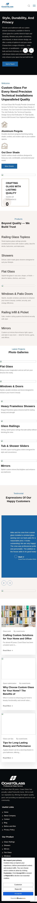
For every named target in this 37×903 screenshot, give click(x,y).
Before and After (10, 826)
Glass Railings (10, 426)
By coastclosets (19, 631)
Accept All (18, 893)
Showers (7, 255)
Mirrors (6, 328)
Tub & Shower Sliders (15, 446)
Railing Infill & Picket (15, 312)
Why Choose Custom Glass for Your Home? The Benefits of (18, 690)
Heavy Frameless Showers (18, 406)
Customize (18, 884)
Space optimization (9, 683)
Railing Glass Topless (15, 237)
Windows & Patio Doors (17, 293)
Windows (7, 856)
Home (6, 812)
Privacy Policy (9, 830)
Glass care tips (8, 739)
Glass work (7, 631)
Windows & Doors (11, 386)
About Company (10, 816)
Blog (5, 823)
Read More (7, 650)
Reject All (18, 889)
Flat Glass (8, 271)
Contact (7, 819)
